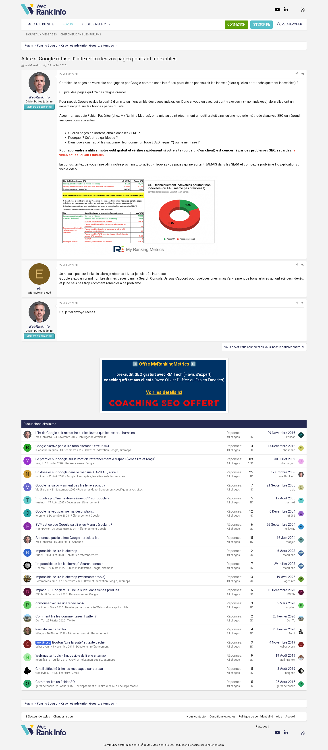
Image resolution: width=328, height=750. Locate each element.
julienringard (287, 463)
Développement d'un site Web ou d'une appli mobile (96, 607)
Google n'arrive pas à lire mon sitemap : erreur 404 (72, 446)
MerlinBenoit (287, 659)
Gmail (75, 672)
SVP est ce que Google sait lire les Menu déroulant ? (73, 525)
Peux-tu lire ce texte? (50, 629)
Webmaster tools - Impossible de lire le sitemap (70, 656)
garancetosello (44, 686)
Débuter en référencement (82, 502)
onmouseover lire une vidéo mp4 (59, 603)
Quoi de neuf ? (94, 24)
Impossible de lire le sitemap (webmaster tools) (70, 577)
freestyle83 (42, 672)
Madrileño (289, 555)
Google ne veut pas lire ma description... (64, 511)
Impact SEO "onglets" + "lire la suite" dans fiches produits (77, 590)
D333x (39, 594)
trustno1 (40, 502)
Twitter (71, 620)
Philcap (290, 437)
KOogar (40, 633)
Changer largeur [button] (63, 716)
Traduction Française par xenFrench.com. (199, 745)
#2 (302, 265)
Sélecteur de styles (38, 716)
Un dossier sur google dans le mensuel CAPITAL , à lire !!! (77, 472)
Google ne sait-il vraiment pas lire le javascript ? (70, 485)
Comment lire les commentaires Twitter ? (66, 616)
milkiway (289, 528)
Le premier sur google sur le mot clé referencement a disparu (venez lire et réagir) (95, 459)
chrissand (289, 450)
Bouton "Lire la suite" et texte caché (78, 642)
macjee (290, 542)
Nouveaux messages (41, 34)
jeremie (40, 515)
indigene (289, 672)
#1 (302, 74)
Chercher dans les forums (80, 34)
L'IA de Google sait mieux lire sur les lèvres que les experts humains (85, 433)
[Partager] (297, 74)
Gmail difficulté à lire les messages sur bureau (69, 669)
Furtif (292, 633)
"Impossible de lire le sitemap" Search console (69, 564)
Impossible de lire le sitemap (56, 551)
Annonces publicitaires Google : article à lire (67, 538)
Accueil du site (41, 24)
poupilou (40, 607)
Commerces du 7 (46, 581)
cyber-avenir (42, 646)
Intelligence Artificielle (92, 437)
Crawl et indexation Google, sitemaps (108, 450)
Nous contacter (196, 716)
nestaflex (41, 659)
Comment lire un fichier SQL (56, 682)
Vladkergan (42, 489)
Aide (279, 716)
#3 (302, 303)
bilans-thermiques (46, 450)
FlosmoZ (40, 568)
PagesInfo (289, 581)
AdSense (77, 542)
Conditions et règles (222, 716)
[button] (109, 24)
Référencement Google (79, 463)
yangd (39, 463)
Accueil (290, 716)
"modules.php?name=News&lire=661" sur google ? (72, 498)
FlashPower (42, 528)
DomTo (39, 620)
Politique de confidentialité (256, 716)
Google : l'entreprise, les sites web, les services (95, 476)
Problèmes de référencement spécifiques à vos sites (110, 489)
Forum (68, 24)
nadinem (40, 476)
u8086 (291, 515)
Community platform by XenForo (139, 745)
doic (292, 489)
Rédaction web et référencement (88, 633)
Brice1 (39, 555)
